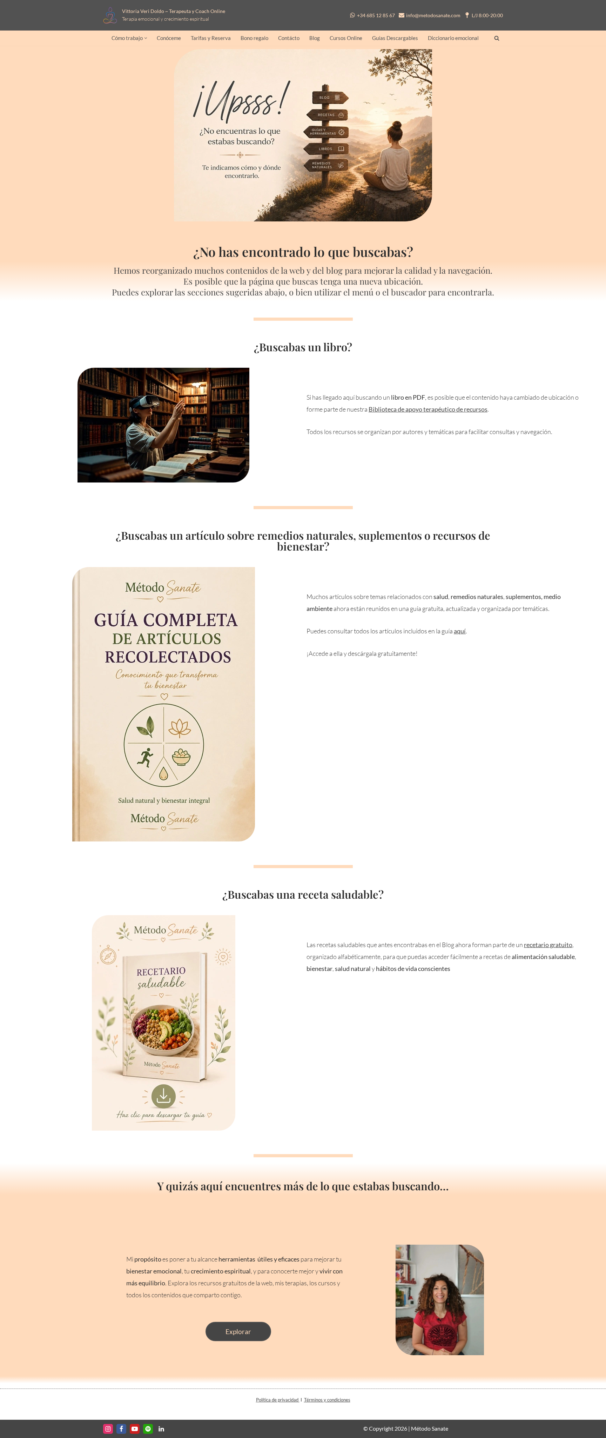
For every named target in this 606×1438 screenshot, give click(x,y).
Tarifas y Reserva (211, 38)
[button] (145, 38)
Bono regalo (254, 38)
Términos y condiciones (327, 1400)
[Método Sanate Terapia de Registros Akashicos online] (112, 15)
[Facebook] (121, 1429)
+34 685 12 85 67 (376, 15)
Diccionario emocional (453, 38)
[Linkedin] (161, 1429)
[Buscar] (496, 38)
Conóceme (169, 38)
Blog (314, 38)
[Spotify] (148, 1429)
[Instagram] (108, 1429)
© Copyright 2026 (385, 1428)
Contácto (288, 38)
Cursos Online (346, 38)
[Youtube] (135, 1429)
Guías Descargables (395, 38)
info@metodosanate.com (433, 15)
